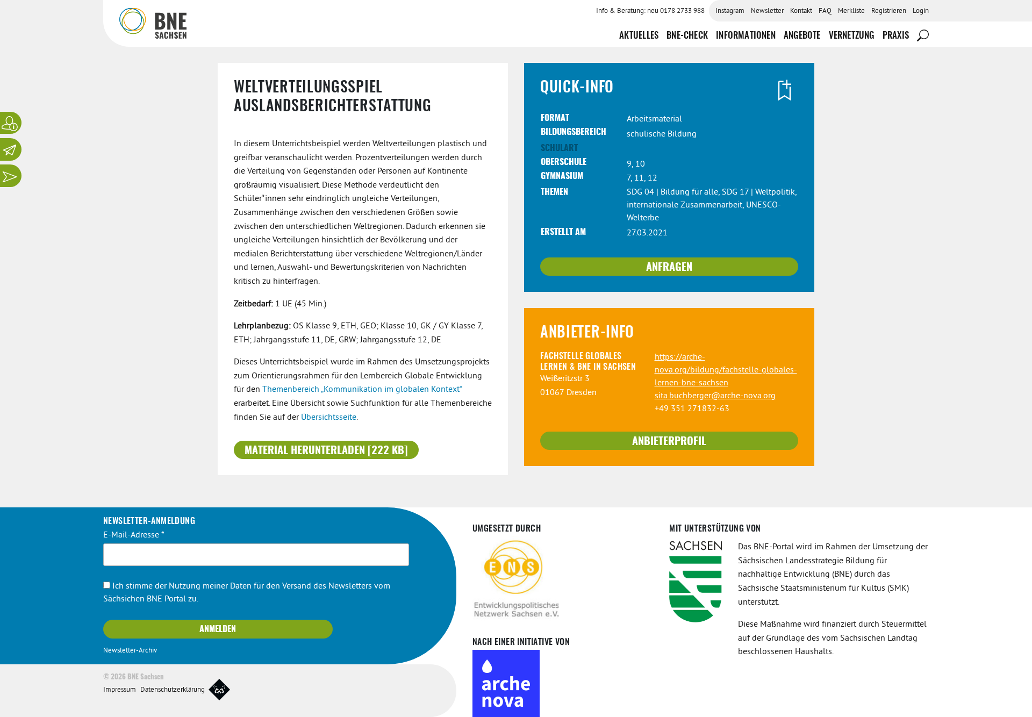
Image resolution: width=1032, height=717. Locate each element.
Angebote (802, 35)
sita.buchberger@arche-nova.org (715, 396)
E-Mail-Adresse (133, 535)
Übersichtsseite (328, 417)
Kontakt (801, 11)
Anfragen (669, 267)
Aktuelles (638, 35)
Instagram (729, 11)
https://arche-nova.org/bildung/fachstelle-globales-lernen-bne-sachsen (726, 370)
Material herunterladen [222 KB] (326, 451)
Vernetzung (852, 35)
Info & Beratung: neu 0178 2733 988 (650, 11)
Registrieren (888, 11)
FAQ (825, 11)
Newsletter (767, 11)
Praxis (896, 35)
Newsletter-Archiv (130, 651)
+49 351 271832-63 (692, 409)
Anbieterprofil (669, 441)
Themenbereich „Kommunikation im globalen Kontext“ (362, 389)
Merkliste (851, 11)
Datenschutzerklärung (172, 690)
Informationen (746, 35)
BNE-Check (687, 35)
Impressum (119, 690)
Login (921, 11)
